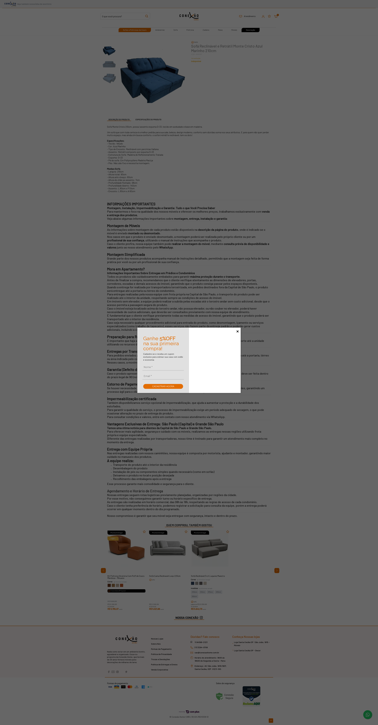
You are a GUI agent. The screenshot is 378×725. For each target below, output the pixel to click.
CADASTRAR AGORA (163, 386)
